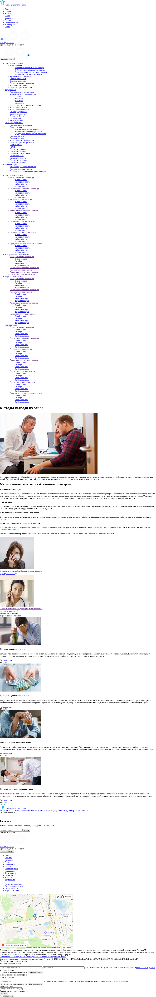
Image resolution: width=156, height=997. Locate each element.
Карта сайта (10, 880)
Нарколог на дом (17, 136)
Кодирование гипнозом (19, 109)
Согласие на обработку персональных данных (19, 957)
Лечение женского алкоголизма (23, 232)
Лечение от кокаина (18, 151)
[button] (7, 996)
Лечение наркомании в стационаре (29, 129)
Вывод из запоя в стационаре (22, 83)
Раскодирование (16, 120)
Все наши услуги (7, 59)
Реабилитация (11, 164)
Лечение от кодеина (18, 162)
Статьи (8, 20)
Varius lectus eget (21, 184)
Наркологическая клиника (21, 125)
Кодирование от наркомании (22, 140)
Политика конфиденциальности (52, 957)
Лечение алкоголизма (14, 63)
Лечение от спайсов (18, 158)
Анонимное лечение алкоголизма (29, 74)
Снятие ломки (16, 145)
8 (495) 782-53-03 (7, 43)
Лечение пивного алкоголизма (22, 221)
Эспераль (18, 96)
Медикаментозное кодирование (23, 94)
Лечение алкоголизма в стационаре (29, 68)
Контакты (9, 13)
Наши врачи (10, 24)
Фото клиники (11, 873)
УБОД (12, 147)
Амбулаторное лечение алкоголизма (30, 70)
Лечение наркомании (14, 123)
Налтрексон (19, 103)
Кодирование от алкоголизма (22, 92)
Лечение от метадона (18, 160)
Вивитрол (19, 101)
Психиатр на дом (17, 138)
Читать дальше (6, 660)
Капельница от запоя (18, 85)
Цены (7, 27)
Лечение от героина (18, 149)
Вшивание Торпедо (18, 116)
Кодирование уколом (18, 107)
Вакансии (9, 877)
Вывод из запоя (11, 888)
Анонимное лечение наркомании (28, 131)
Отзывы (8, 11)
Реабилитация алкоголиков (21, 169)
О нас (7, 16)
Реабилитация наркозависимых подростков (28, 171)
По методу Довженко (18, 112)
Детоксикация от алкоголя (21, 87)
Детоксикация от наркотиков (22, 142)
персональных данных (145, 968)
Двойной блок (16, 118)
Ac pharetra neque (22, 186)
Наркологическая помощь (15, 276)
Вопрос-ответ (10, 18)
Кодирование (10, 90)
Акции (8, 9)
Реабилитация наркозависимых (23, 167)
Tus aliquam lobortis (22, 182)
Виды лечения (16, 65)
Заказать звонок (7, 851)
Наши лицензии (11, 22)
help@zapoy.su (6, 828)
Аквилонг (19, 98)
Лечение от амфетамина (20, 153)
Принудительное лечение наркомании (30, 134)
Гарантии (9, 875)
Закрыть (4, 993)
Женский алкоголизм (18, 81)
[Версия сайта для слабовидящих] (2, 40)
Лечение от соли (17, 156)
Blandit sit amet (21, 180)
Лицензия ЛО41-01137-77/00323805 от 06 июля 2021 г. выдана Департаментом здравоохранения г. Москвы (44, 810)
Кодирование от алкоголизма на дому (25, 105)
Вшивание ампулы (17, 114)
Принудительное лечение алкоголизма (31, 72)
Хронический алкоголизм (20, 76)
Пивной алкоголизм (18, 79)
